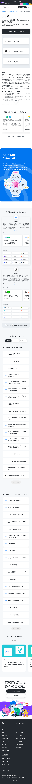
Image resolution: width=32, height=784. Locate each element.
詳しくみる (16, 230)
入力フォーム (5, 742)
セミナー (4, 767)
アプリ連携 (5, 739)
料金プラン (5, 761)
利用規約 (9, 775)
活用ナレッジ (5, 770)
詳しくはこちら (8, 3)
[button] (29, 7)
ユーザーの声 (5, 764)
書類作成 (18, 747)
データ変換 (19, 742)
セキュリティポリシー (6, 777)
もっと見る (16, 482)
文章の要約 (5, 747)
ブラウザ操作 (19, 744)
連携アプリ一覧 (6, 758)
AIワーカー (5, 733)
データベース (5, 750)
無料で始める (16, 691)
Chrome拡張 (19, 733)
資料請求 (16, 696)
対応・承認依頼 (20, 739)
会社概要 (4, 775)
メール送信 (19, 736)
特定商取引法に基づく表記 (18, 777)
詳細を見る (5, 129)
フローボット (5, 736)
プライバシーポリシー (16, 775)
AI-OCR (4, 744)
